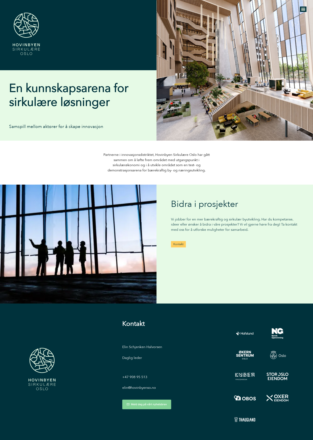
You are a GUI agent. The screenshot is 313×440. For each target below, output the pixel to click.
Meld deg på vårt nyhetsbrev (149, 404)
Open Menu (303, 9)
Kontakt (178, 244)
